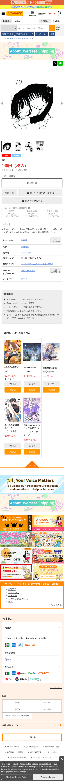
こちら (28, 299)
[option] (32, 103)
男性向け (46, 21)
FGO (52, 33)
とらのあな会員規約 (32, 747)
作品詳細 (12, 389)
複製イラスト (8, 33)
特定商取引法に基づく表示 (18, 757)
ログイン (51, 13)
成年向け (18, 21)
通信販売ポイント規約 (52, 747)
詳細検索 (58, 28)
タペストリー (41, 33)
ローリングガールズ (18, 598)
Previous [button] (2, 103)
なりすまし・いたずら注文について (44, 757)
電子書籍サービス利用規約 (15, 752)
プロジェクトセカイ (24, 33)
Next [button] (62, 103)
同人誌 (18, 38)
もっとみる (56, 604)
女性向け (58, 21)
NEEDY (12, 589)
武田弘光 (12, 595)
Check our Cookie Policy (16, 777)
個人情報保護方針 (35, 752)
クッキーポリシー (53, 752)
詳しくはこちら (56, 687)
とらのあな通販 (7, 38)
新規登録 (42, 13)
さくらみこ (13, 592)
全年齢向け (7, 21)
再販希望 (32, 183)
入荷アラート (55, 241)
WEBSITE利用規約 (13, 747)
